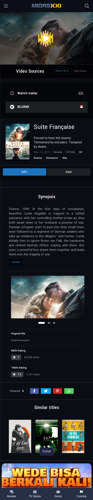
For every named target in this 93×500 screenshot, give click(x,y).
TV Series (35, 496)
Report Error (62, 70)
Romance (52, 158)
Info (24, 172)
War (65, 158)
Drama (38, 158)
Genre (58, 496)
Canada (15, 262)
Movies (11, 496)
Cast (69, 172)
